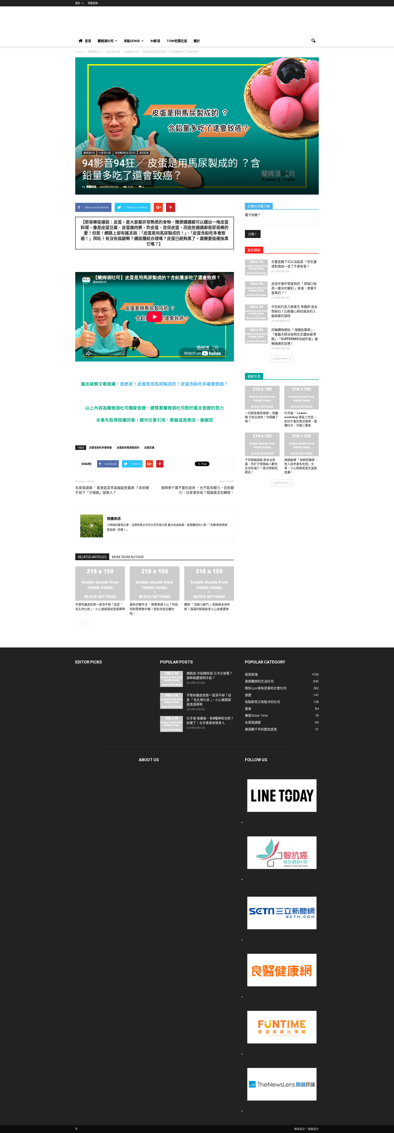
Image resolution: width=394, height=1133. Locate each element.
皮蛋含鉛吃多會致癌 (100, 447)
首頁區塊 (143, 152)
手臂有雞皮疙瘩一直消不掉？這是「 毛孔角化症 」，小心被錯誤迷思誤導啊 (209, 699)
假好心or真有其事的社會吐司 (265, 688)
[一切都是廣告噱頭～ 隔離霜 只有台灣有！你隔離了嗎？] (262, 397)
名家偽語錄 (253, 722)
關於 (197, 41)
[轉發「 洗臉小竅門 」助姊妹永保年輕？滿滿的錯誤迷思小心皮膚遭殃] (209, 583)
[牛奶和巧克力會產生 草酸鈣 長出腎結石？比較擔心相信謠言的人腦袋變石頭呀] (256, 312)
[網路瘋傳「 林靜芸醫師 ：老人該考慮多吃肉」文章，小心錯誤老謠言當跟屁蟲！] (301, 444)
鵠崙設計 (313, 1129)
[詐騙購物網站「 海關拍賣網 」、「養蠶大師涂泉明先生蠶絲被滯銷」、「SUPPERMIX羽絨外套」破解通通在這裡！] (256, 335)
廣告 (77, 3)
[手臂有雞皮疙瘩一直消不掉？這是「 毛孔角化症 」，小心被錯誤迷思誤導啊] (100, 583)
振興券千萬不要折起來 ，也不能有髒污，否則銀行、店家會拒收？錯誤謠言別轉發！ (197, 490)
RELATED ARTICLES (92, 557)
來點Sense (132, 41)
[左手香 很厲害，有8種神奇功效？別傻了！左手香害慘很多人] (171, 724)
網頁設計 (299, 1129)
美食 (248, 708)
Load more (280, 358)
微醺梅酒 (91, 186)
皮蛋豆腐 (149, 447)
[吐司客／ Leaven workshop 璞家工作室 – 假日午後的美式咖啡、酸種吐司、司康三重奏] (301, 397)
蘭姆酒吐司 (106, 41)
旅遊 (248, 695)
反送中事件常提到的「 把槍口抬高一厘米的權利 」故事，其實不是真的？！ (294, 288)
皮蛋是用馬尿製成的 (128, 447)
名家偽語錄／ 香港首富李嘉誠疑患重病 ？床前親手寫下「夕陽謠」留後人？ (112, 490)
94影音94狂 (105, 152)
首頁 (88, 41)
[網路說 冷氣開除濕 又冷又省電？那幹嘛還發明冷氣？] (171, 679)
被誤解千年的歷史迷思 (261, 729)
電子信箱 (252, 215)
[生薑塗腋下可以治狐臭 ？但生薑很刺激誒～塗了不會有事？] (256, 267)
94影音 (155, 41)
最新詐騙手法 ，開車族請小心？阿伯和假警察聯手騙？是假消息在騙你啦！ (154, 609)
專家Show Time (256, 715)
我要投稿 (93, 3)
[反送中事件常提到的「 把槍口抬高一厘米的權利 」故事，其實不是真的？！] (256, 289)
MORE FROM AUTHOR (128, 557)
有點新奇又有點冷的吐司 (262, 702)
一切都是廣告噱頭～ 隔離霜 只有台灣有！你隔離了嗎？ (261, 417)
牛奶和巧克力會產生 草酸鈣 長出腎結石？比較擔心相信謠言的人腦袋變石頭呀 (294, 311)
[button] (313, 40)
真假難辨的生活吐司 (125, 152)
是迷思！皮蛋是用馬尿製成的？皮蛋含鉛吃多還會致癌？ (174, 384)
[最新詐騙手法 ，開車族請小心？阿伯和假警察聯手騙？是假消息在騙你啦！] (154, 583)
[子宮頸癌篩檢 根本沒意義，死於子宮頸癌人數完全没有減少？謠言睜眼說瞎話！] (262, 444)
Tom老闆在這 (177, 41)
